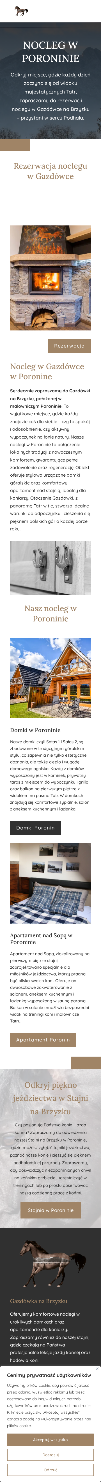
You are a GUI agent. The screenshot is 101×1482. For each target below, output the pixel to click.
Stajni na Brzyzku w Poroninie (57, 1140)
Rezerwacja (69, 345)
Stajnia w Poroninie (51, 1210)
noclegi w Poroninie (30, 444)
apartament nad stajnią (35, 490)
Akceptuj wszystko (50, 1439)
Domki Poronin (35, 827)
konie (67, 1124)
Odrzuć (50, 1469)
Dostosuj (50, 1454)
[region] (50, 1424)
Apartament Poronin (43, 1039)
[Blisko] (97, 1368)
